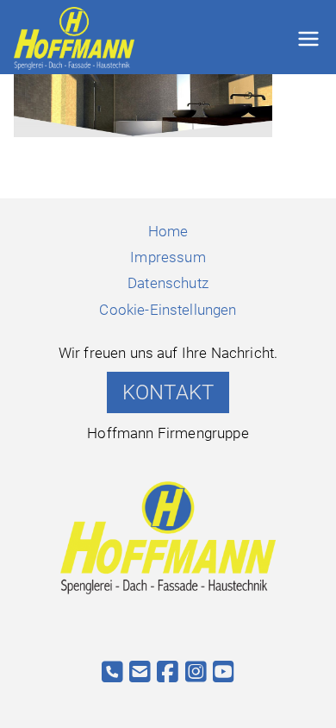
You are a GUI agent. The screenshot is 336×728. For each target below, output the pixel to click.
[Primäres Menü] (308, 39)
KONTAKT (168, 392)
